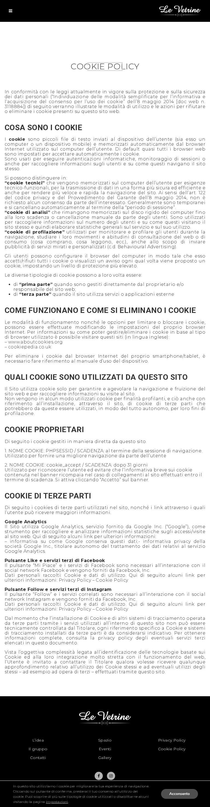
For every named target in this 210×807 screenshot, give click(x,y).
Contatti (38, 757)
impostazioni (57, 802)
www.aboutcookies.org (35, 342)
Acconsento (179, 793)
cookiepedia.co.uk (29, 346)
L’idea (38, 740)
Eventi (105, 748)
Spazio (105, 740)
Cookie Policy (112, 580)
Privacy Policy (75, 580)
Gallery (105, 757)
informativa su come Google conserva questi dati (73, 541)
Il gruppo (38, 748)
